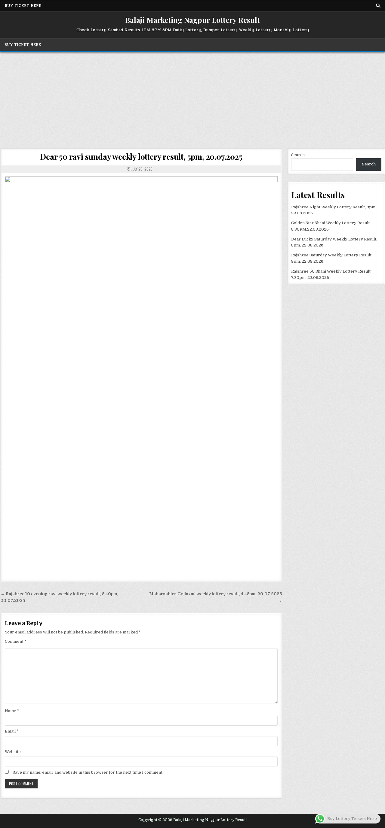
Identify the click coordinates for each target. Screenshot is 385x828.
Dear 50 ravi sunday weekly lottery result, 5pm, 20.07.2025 (141, 156)
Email (12, 731)
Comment (15, 641)
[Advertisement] (192, 97)
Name (12, 711)
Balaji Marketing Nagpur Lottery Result (192, 20)
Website (13, 751)
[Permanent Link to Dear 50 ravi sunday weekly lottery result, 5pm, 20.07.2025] (141, 374)
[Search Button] (378, 5)
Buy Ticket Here (23, 6)
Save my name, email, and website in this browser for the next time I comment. (88, 772)
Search (298, 155)
